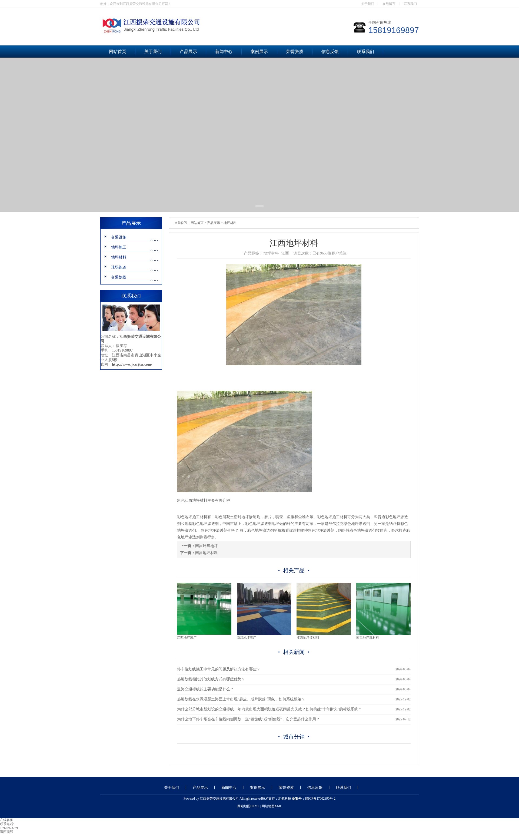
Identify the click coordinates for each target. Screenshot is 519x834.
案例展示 (259, 51)
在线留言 (388, 4)
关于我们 (367, 4)
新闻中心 (223, 51)
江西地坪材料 (196, 500)
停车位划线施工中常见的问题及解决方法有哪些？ (218, 669)
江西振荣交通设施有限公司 (219, 798)
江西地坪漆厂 (187, 638)
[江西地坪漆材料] (324, 634)
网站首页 (117, 51)
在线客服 (6, 820)
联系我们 (410, 4)
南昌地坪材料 (206, 553)
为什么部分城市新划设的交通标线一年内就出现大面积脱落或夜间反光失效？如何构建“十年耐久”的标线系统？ (269, 709)
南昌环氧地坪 (206, 546)
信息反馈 (330, 51)
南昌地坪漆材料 (367, 638)
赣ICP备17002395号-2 (320, 798)
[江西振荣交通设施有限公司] (189, 33)
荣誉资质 (294, 51)
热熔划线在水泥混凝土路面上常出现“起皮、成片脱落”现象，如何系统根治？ (241, 699)
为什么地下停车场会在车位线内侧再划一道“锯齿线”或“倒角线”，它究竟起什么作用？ (248, 719)
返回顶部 (6, 832)
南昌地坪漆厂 (246, 638)
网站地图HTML (248, 806)
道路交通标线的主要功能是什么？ (205, 689)
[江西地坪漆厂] (204, 634)
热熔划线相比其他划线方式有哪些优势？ (211, 679)
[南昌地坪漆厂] (264, 634)
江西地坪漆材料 (308, 638)
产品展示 (188, 51)
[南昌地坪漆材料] (383, 634)
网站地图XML (272, 806)
